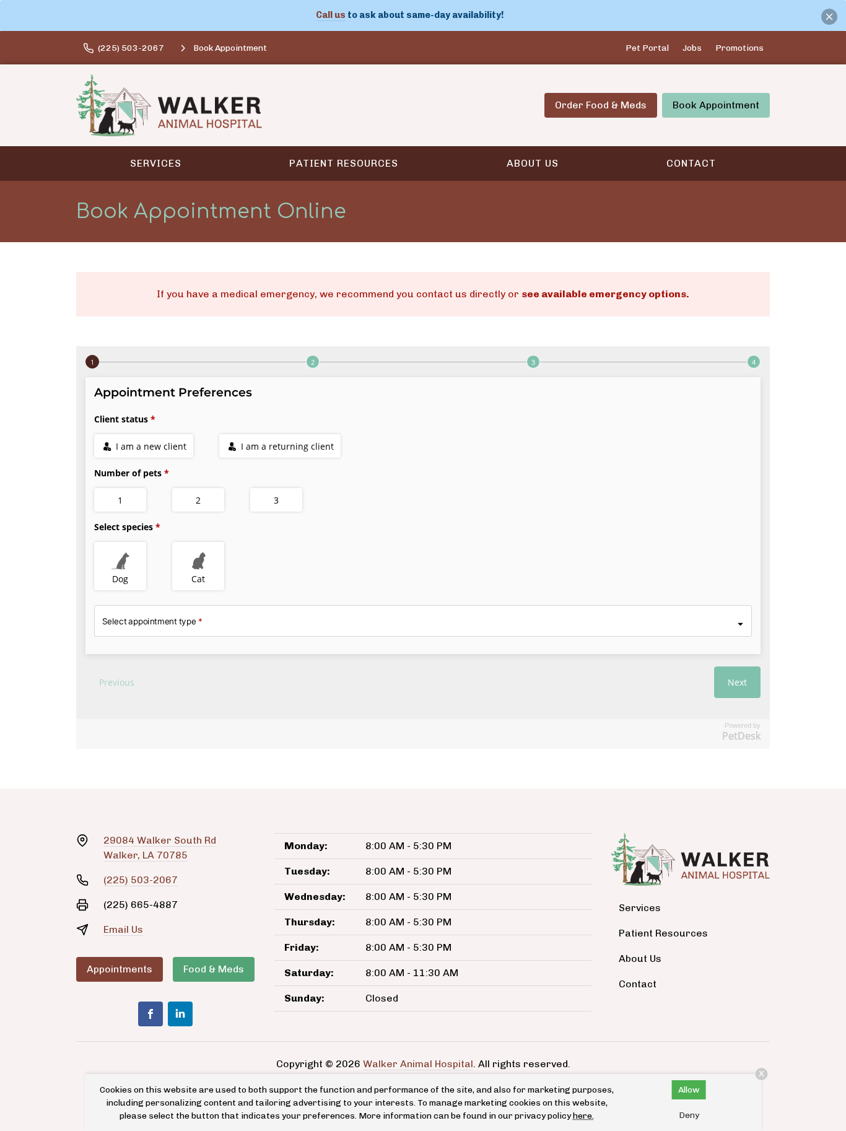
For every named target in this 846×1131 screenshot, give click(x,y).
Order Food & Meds (601, 105)
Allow (689, 1090)
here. (583, 1116)
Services (155, 163)
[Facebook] (150, 1014)
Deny (689, 1115)
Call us (331, 14)
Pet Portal (647, 48)
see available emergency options (603, 294)
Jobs (692, 48)
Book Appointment (716, 105)
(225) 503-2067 (140, 880)
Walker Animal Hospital (418, 1064)
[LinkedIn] (180, 1014)
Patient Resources (343, 163)
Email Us (123, 929)
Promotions (739, 48)
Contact (691, 163)
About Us (533, 163)
